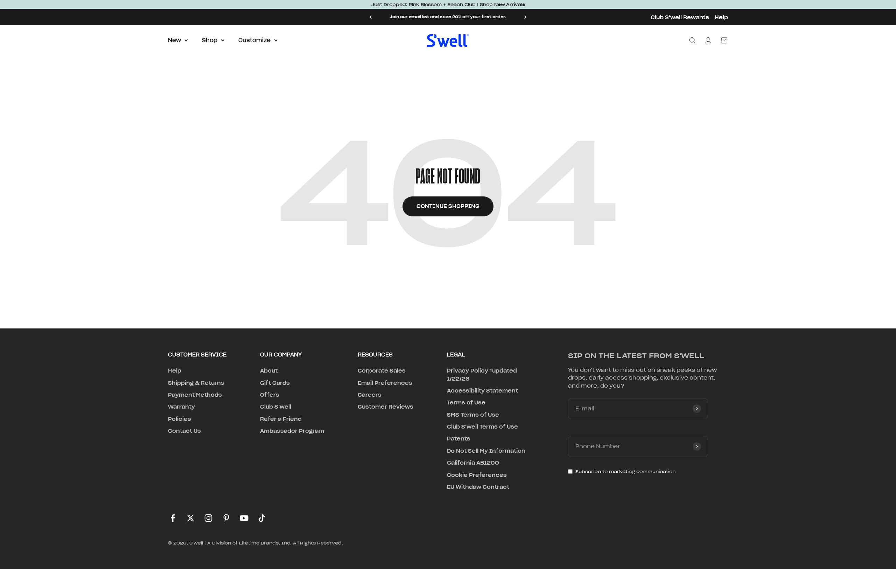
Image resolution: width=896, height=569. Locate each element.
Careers (370, 395)
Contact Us (184, 431)
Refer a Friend (281, 419)
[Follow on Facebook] (172, 518)
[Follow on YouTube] (244, 518)
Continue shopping (447, 206)
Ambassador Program (292, 431)
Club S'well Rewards (680, 17)
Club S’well (275, 407)
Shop (209, 40)
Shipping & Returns (196, 383)
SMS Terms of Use (473, 415)
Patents (458, 439)
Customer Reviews (385, 407)
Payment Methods (195, 395)
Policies (179, 419)
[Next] (525, 17)
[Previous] (370, 17)
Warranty (181, 407)
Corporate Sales (382, 371)
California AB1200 (473, 463)
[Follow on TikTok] (262, 518)
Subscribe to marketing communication (625, 471)
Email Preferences (385, 383)
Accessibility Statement (482, 391)
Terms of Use (466, 403)
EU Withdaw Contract (478, 487)
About (269, 371)
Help (721, 17)
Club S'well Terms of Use (482, 427)
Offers (269, 395)
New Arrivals (509, 4)
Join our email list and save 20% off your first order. (448, 16)
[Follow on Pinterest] (226, 518)
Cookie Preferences (477, 475)
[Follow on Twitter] (190, 518)
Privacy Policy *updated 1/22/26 (482, 375)
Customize (254, 40)
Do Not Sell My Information (486, 451)
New (174, 40)
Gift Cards (275, 383)
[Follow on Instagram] (208, 518)
